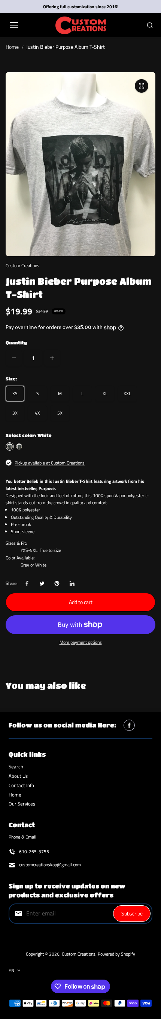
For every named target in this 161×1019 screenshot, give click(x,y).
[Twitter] (42, 583)
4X (37, 412)
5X (60, 412)
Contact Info (21, 785)
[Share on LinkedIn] (72, 583)
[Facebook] (27, 583)
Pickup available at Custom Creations (50, 462)
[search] (149, 25)
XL (105, 393)
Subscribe (132, 913)
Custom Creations (78, 953)
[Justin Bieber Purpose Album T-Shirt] (141, 86)
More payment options (81, 642)
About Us (18, 776)
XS (15, 393)
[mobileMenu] (14, 25)
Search (16, 766)
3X (15, 412)
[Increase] (52, 358)
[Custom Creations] (80, 25)
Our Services (22, 803)
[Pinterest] (57, 583)
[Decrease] (14, 358)
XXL (127, 393)
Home (12, 47)
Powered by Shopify (116, 953)
